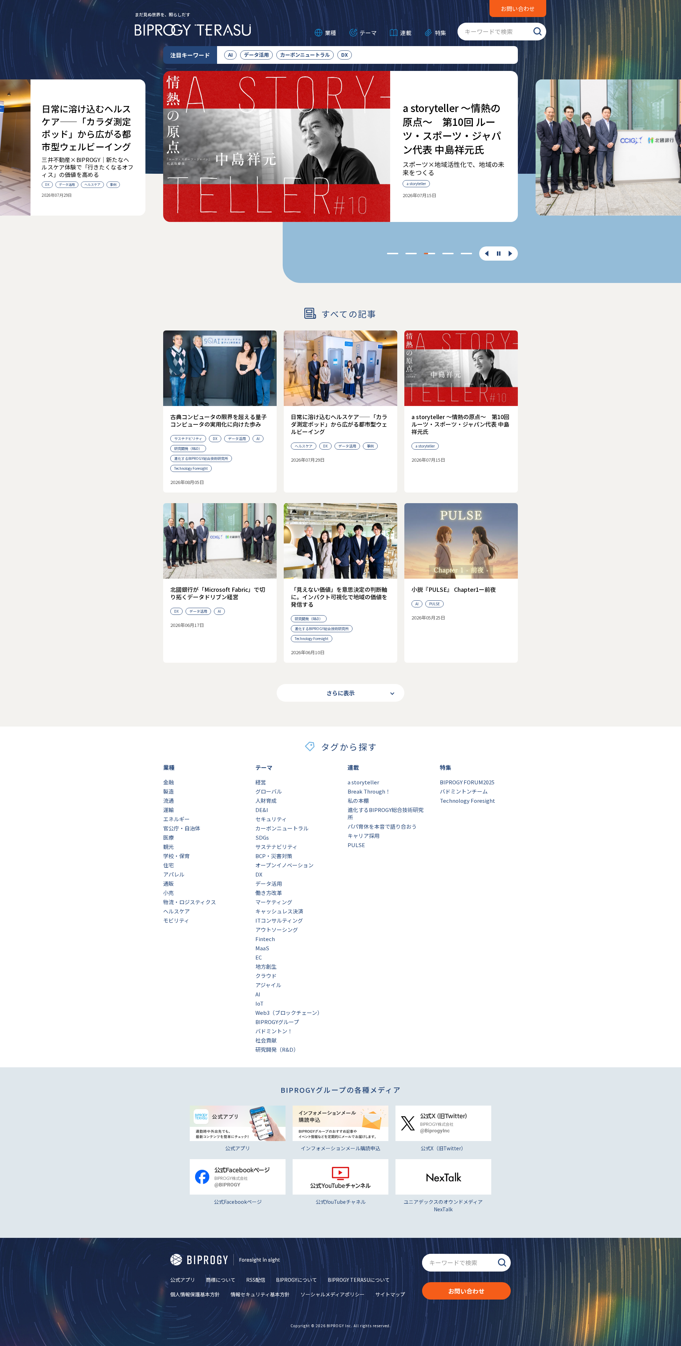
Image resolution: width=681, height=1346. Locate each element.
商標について (221, 1279)
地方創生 (266, 966)
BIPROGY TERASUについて (359, 1279)
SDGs (262, 837)
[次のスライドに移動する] (510, 253)
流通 (168, 800)
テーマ (368, 32)
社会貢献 (266, 1040)
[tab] (392, 253)
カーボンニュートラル (305, 54)
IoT (259, 1003)
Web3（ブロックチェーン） (288, 1012)
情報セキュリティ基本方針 (260, 1294)
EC (258, 957)
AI (230, 54)
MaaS (262, 948)
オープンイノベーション (284, 865)
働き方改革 (268, 892)
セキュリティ (271, 819)
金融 (168, 782)
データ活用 (256, 54)
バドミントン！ (274, 1031)
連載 (405, 32)
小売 (168, 892)
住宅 (168, 865)
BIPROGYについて (296, 1279)
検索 (537, 31)
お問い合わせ (518, 8)
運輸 (168, 809)
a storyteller (363, 782)
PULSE (356, 845)
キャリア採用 (364, 835)
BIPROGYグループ (277, 1021)
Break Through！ (369, 791)
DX (344, 54)
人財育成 (266, 800)
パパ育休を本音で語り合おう (382, 826)
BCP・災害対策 (273, 856)
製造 (168, 791)
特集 (440, 32)
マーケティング (273, 902)
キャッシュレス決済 (279, 911)
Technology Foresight (467, 800)
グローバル (268, 791)
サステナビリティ (276, 846)
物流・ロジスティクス (189, 902)
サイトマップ (390, 1294)
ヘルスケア (176, 911)
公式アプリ (182, 1279)
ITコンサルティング (279, 920)
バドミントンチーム (464, 791)
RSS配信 (255, 1279)
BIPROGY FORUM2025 (467, 782)
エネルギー (176, 819)
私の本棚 (358, 800)
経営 (260, 782)
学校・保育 (176, 856)
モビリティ (176, 920)
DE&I (261, 809)
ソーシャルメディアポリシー (332, 1294)
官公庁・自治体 (181, 828)
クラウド (266, 975)
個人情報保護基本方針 (195, 1294)
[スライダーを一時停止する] (498, 253)
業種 (330, 32)
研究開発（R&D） (277, 1049)
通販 (168, 883)
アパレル (173, 874)
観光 (168, 846)
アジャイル (268, 985)
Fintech (265, 938)
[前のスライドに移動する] (486, 253)
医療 (168, 837)
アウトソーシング (276, 929)
